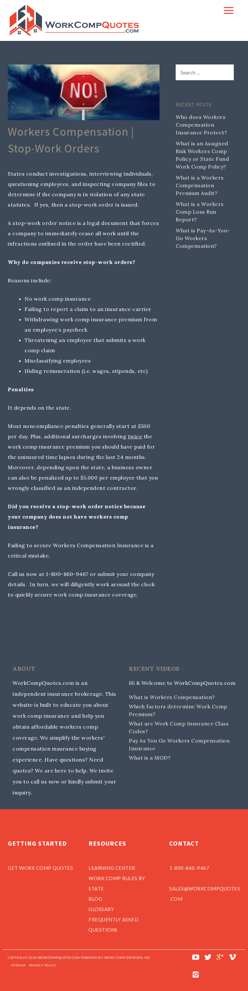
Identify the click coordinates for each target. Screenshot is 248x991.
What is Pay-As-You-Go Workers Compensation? (203, 238)
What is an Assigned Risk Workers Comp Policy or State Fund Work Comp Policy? (202, 155)
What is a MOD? (149, 757)
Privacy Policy (43, 965)
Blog (95, 899)
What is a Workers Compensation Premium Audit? (200, 185)
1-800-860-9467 (189, 868)
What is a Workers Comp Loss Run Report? (200, 212)
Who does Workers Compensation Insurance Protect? (201, 125)
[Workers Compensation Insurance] (74, 33)
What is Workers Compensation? (172, 697)
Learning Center (111, 868)
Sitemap (18, 965)
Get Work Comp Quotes (40, 868)
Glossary (101, 909)
